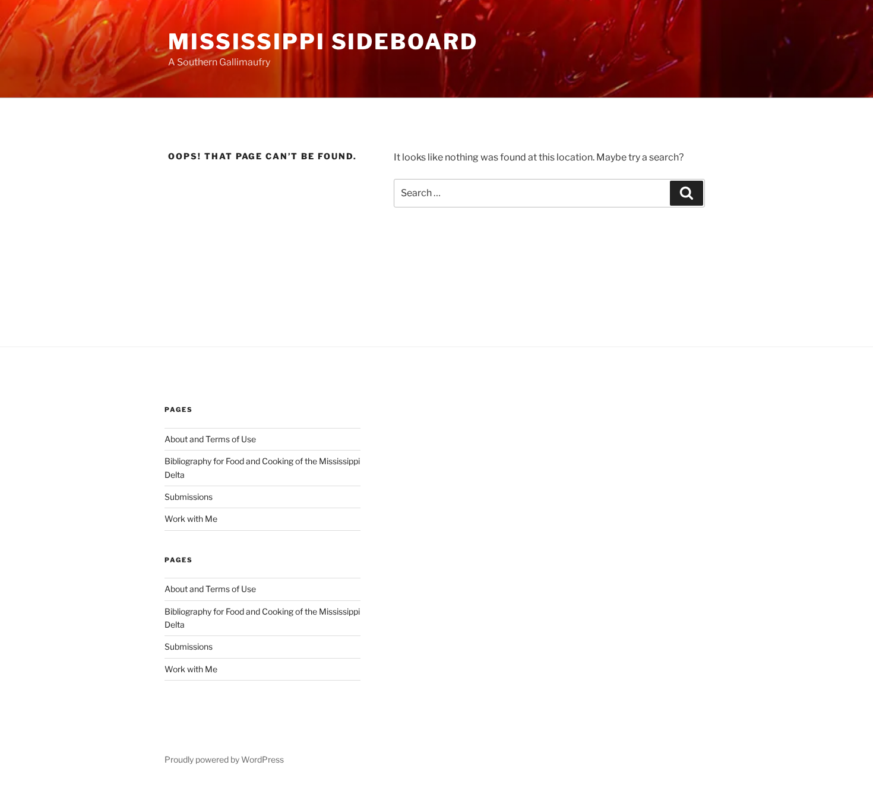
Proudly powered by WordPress (224, 759)
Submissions (189, 497)
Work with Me (191, 519)
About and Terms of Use (210, 439)
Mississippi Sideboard (322, 42)
